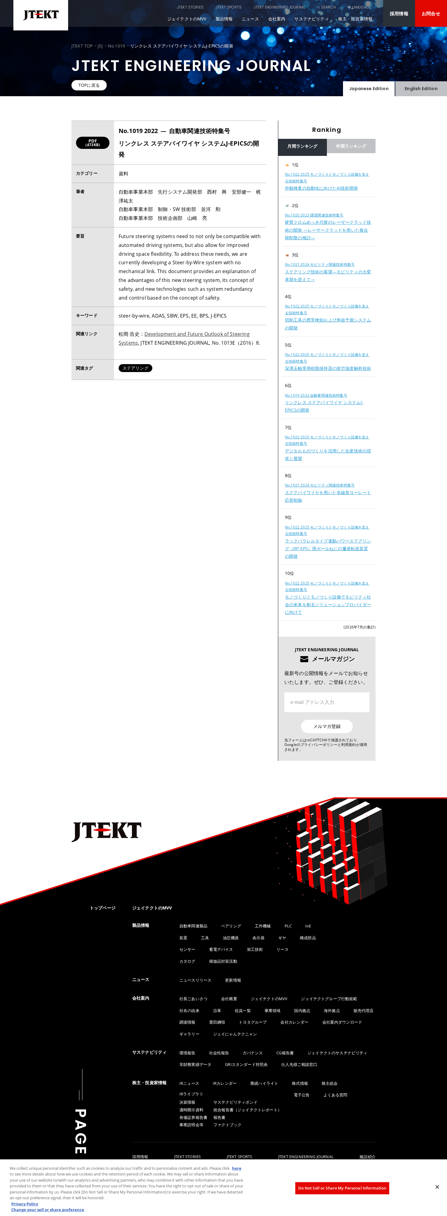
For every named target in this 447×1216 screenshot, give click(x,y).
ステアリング (135, 368)
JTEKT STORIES (190, 7)
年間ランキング (351, 146)
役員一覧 (243, 1010)
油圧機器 (231, 937)
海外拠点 (332, 1010)
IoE (308, 926)
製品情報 (224, 19)
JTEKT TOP (81, 46)
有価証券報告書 (193, 1117)
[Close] (437, 1186)
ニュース (250, 19)
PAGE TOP (80, 1153)
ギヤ (282, 937)
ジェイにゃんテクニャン (235, 1034)
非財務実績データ (195, 1064)
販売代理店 (364, 1010)
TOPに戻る (89, 85)
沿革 (217, 1010)
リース (282, 949)
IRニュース (189, 1083)
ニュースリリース (195, 980)
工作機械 (263, 926)
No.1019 (116, 46)
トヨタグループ (253, 1022)
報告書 (219, 1117)
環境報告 (187, 1053)
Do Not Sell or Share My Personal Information (342, 1188)
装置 (183, 937)
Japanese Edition (369, 89)
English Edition (421, 89)
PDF (92, 142)
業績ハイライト (264, 1083)
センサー (187, 949)
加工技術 (255, 949)
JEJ (100, 46)
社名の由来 (189, 1010)
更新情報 (233, 980)
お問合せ (431, 13)
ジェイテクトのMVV (186, 19)
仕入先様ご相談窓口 (299, 1064)
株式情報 (300, 1083)
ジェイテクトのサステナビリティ (337, 1053)
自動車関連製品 (193, 926)
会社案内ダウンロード (342, 1022)
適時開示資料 (191, 1109)
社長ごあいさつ (193, 998)
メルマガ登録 (327, 726)
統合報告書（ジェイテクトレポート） (247, 1109)
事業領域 (273, 1010)
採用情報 (399, 13)
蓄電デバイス (221, 949)
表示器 (258, 937)
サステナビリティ (311, 19)
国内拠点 (302, 1010)
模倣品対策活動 (223, 961)
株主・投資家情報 (355, 19)
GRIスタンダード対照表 (246, 1064)
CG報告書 (285, 1053)
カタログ (187, 961)
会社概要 (229, 998)
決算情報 (187, 1102)
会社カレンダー (294, 1022)
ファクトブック (227, 1124)
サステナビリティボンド (235, 1102)
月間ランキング (302, 146)
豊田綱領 (217, 1022)
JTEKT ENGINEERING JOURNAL (279, 7)
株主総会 (330, 1083)
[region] (327, 388)
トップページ (103, 908)
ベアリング (231, 926)
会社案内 (277, 19)
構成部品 (308, 937)
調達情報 (187, 1022)
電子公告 (302, 1095)
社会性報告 (219, 1053)
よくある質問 (336, 1095)
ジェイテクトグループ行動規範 (329, 998)
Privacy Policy (24, 1204)
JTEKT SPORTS (228, 7)
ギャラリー (189, 1034)
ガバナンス (253, 1053)
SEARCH (328, 7)
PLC (288, 926)
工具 (205, 937)
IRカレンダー (225, 1083)
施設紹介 (367, 1156)
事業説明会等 (191, 1124)
